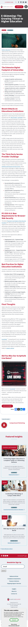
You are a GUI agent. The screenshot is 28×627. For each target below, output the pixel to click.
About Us (14, 591)
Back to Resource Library (7, 548)
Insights (14, 589)
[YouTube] (25, 2)
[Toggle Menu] (26, 6)
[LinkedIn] (21, 2)
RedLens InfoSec (14, 576)
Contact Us (19, 6)
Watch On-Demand (7, 406)
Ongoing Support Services (14, 583)
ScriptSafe (4, 339)
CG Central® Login (9, 2)
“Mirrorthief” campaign (16, 117)
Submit (3, 570)
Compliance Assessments (14, 578)
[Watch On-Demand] (14, 373)
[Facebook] (18, 2)
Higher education (6, 50)
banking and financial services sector (11, 166)
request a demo (10, 348)
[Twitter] (23, 2)
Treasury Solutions (14, 581)
